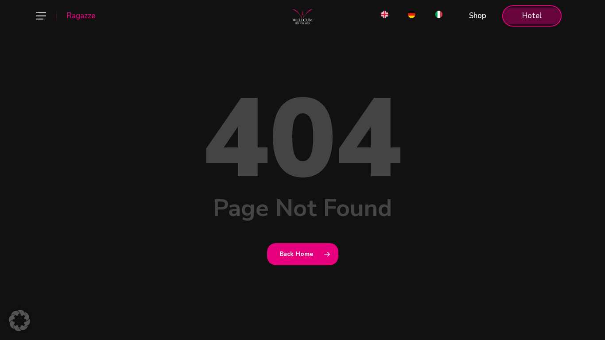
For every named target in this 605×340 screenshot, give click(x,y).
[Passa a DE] (411, 16)
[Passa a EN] (384, 16)
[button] (40, 16)
